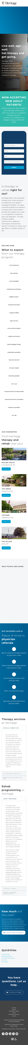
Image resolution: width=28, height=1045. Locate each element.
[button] (14, 454)
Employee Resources (14, 1014)
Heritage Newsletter (7, 956)
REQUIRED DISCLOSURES (8, 1029)
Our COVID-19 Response (8, 958)
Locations (14, 1007)
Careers (14, 1009)
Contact (14, 1016)
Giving (14, 1012)
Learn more (6, 469)
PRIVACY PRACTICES (21, 1029)
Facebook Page (6, 954)
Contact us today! (14, 992)
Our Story (4, 960)
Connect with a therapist (13, 932)
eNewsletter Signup (14, 1011)
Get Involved (5, 962)
